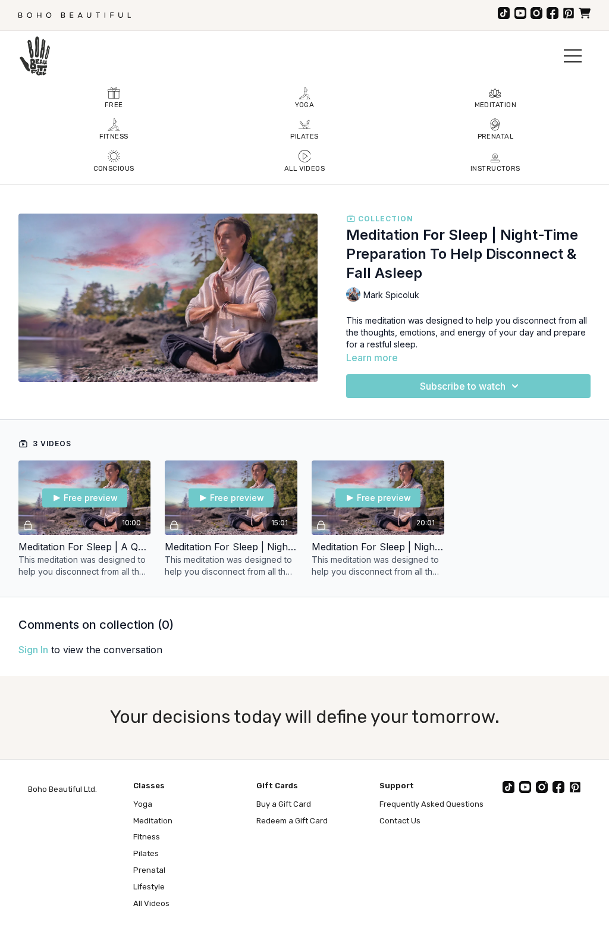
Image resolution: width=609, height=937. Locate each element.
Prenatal (149, 870)
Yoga (142, 804)
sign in (33, 650)
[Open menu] (573, 56)
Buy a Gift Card (283, 804)
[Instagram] (536, 13)
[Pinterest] (569, 13)
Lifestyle (149, 886)
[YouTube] (520, 13)
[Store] (585, 13)
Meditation (152, 820)
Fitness (146, 836)
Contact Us (399, 820)
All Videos (151, 903)
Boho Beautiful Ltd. (62, 789)
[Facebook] (552, 13)
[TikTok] (504, 13)
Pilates (146, 853)
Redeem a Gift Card (292, 820)
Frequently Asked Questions (431, 804)
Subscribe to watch (463, 386)
